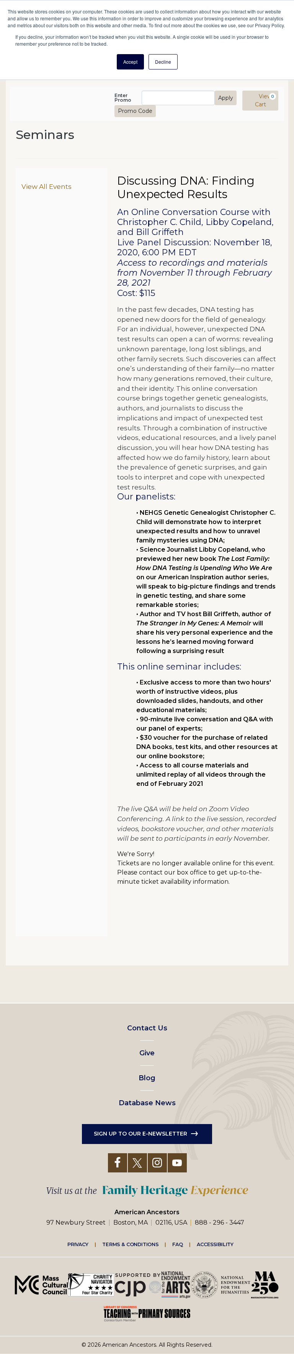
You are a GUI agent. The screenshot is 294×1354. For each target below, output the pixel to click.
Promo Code (135, 110)
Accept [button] (130, 61)
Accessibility (215, 1244)
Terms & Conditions (130, 1244)
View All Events (46, 186)
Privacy (78, 1244)
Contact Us (147, 1028)
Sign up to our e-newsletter (140, 1133)
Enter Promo (122, 98)
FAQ (177, 1244)
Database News (147, 1103)
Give (147, 1053)
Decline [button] (163, 61)
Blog (147, 1078)
